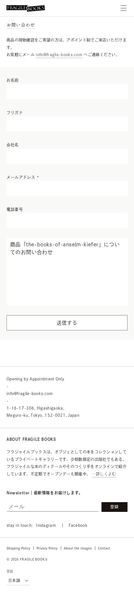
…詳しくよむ (104, 474)
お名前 (13, 80)
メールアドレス (23, 177)
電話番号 (15, 209)
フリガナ (15, 113)
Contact (104, 548)
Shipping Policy (18, 548)
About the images (78, 548)
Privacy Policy (47, 548)
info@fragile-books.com (59, 54)
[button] (123, 8)
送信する (67, 322)
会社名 (13, 145)
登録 (114, 507)
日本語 (14, 580)
